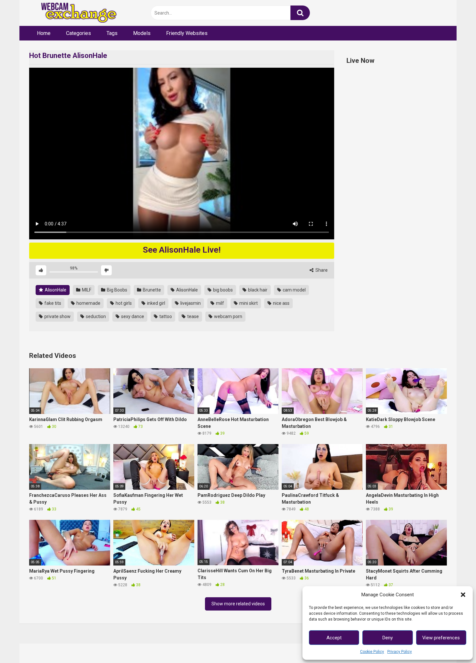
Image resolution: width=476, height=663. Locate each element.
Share (321, 270)
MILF (86, 289)
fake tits (52, 303)
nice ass (280, 303)
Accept (334, 638)
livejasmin (190, 303)
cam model (294, 289)
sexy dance (132, 316)
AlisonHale (55, 289)
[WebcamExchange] (75, 13)
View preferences (441, 638)
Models (142, 33)
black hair (257, 289)
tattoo (165, 316)
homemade (87, 303)
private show (57, 316)
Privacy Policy (399, 651)
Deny (387, 638)
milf (219, 303)
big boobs (222, 289)
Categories (78, 33)
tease (192, 316)
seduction (95, 316)
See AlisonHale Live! (182, 250)
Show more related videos (238, 603)
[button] (463, 594)
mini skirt (248, 303)
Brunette (151, 289)
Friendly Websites (187, 33)
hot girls (123, 303)
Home (44, 33)
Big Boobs (116, 289)
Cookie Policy (372, 651)
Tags (112, 33)
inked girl (155, 303)
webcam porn (227, 316)
